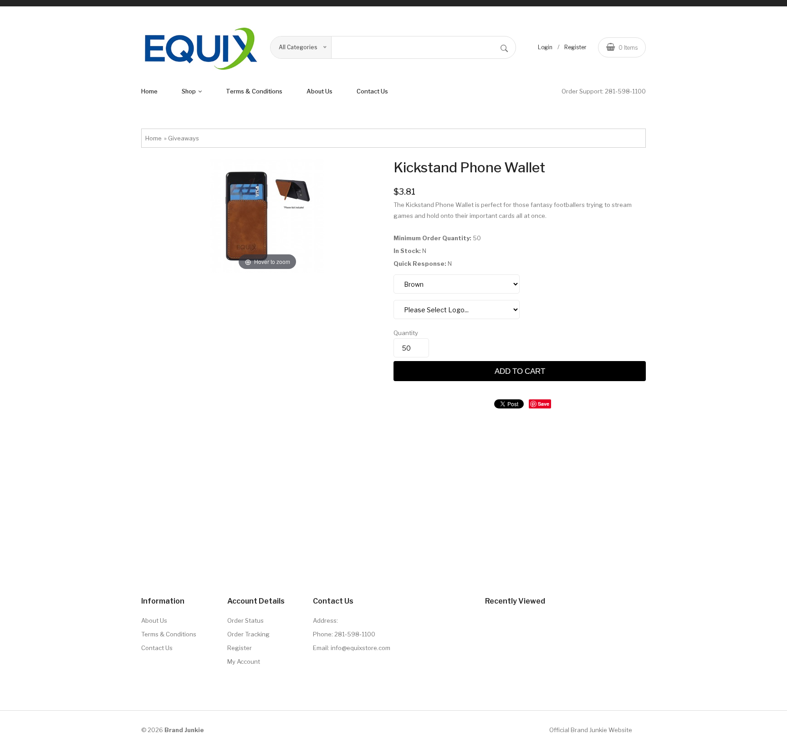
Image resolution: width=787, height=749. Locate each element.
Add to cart (520, 371)
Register (575, 47)
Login (545, 47)
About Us (154, 620)
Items (628, 47)
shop (189, 91)
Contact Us (372, 91)
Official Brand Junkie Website (590, 730)
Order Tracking (248, 634)
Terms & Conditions (168, 634)
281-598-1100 (625, 91)
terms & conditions (254, 91)
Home (149, 91)
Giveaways (183, 138)
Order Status (245, 620)
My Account (243, 661)
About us (319, 91)
